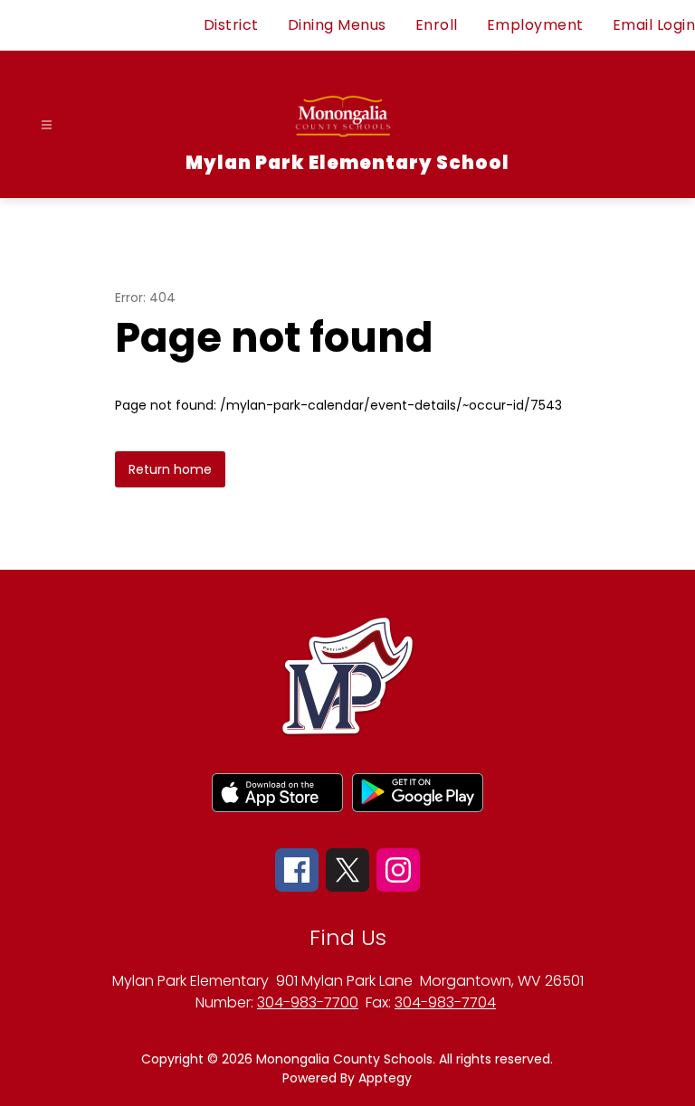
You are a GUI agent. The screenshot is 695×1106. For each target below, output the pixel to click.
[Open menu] (46, 125)
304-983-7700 (307, 1002)
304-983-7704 (445, 1002)
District (231, 24)
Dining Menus (337, 24)
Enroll (436, 24)
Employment (535, 24)
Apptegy (385, 1078)
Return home (170, 469)
